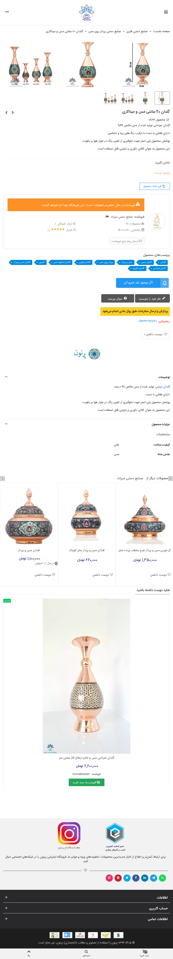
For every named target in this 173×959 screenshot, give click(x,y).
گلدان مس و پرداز (22, 262)
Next (2, 478)
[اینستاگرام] (109, 878)
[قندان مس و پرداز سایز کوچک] (86, 515)
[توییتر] (127, 878)
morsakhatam (82, 774)
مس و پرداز (127, 262)
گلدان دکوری (138, 268)
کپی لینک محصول (154, 186)
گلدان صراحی (159, 268)
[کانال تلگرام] (153, 878)
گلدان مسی (146, 262)
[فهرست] (166, 13)
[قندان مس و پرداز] (29, 515)
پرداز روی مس (106, 262)
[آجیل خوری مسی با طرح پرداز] (12, 113)
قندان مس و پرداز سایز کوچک (86, 550)
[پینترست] (118, 878)
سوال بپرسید (115, 298)
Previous (170, 478)
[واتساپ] (162, 878)
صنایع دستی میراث (122, 217)
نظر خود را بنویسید (150, 298)
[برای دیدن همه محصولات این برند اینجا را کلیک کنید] (86, 354)
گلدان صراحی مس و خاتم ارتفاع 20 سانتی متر (86, 758)
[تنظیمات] (7, 13)
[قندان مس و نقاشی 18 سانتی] (6, 113)
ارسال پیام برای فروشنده (125, 241)
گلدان (163, 262)
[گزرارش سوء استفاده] (107, 217)
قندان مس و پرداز (29, 550)
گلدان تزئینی (84, 262)
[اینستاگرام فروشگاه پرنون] (42, 836)
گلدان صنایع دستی (61, 262)
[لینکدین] (144, 878)
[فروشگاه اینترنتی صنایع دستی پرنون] (87, 12)
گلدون (42, 262)
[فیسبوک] (135, 878)
